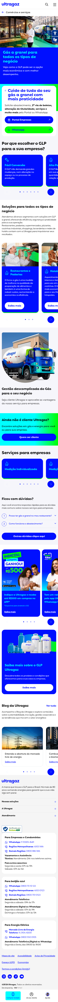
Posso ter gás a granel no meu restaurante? (30, 515)
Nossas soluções (10, 801)
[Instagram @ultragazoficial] (4, 976)
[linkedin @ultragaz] (10, 976)
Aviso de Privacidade (45, 956)
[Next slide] (50, 192)
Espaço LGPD (8, 962)
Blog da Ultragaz (15, 706)
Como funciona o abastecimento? (26, 523)
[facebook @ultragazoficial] (16, 976)
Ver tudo (51, 706)
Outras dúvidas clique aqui (29, 536)
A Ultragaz (7, 808)
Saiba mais (14, 306)
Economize (23, 962)
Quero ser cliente (29, 437)
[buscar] (46, 4)
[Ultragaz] (10, 4)
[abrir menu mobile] (54, 4)
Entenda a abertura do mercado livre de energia (22, 755)
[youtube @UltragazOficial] (22, 976)
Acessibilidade (25, 956)
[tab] (20, 192)
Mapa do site (8, 956)
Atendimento (8, 815)
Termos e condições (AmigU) (16, 969)
